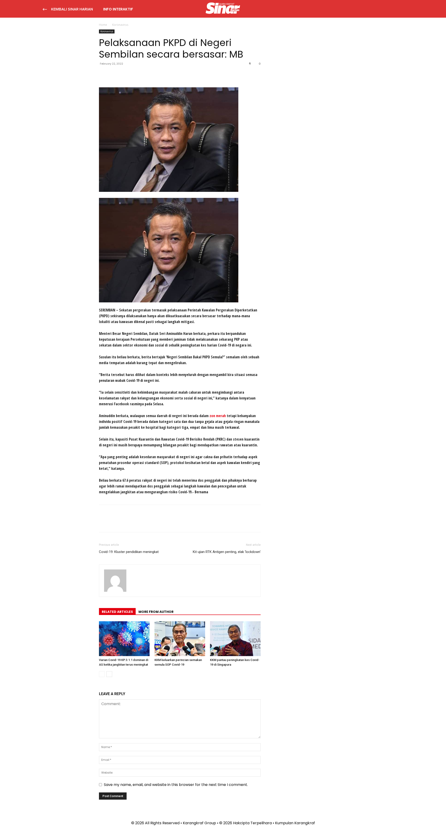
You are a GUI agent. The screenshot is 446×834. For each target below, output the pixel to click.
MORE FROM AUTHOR (156, 611)
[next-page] (109, 674)
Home (103, 25)
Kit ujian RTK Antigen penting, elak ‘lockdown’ (227, 552)
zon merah (218, 415)
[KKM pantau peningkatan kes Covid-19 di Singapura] (235, 638)
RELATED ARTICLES (117, 611)
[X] (114, 74)
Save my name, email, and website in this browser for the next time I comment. (176, 784)
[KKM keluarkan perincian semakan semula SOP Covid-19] (179, 638)
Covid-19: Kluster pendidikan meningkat (129, 552)
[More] (146, 74)
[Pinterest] (125, 74)
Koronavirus (106, 31)
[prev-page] (102, 674)
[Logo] (223, 8)
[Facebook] (103, 74)
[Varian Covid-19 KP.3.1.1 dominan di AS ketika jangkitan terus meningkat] (124, 638)
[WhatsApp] (135, 74)
